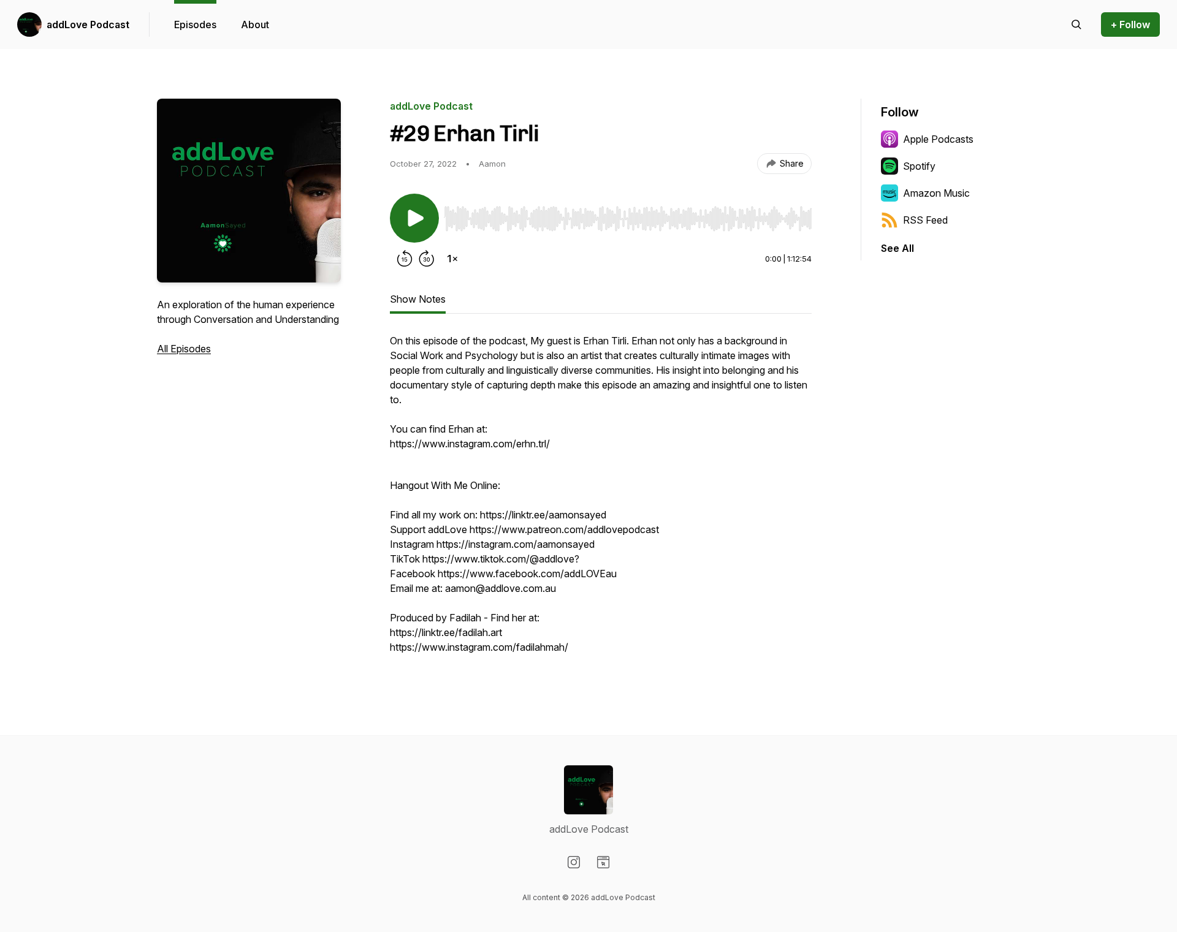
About (255, 24)
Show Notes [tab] (418, 299)
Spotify (919, 166)
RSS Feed (925, 220)
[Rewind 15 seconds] (404, 258)
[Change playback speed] (452, 258)
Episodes (195, 24)
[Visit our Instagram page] (574, 862)
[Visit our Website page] (603, 862)
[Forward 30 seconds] (426, 258)
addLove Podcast (88, 24)
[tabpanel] (601, 500)
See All (897, 248)
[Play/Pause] (414, 218)
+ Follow (1130, 24)
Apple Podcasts (938, 139)
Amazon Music (936, 193)
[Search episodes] (1076, 24)
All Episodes (184, 349)
